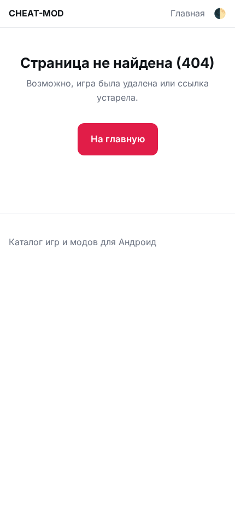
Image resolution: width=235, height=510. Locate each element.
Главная (188, 13)
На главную (118, 139)
